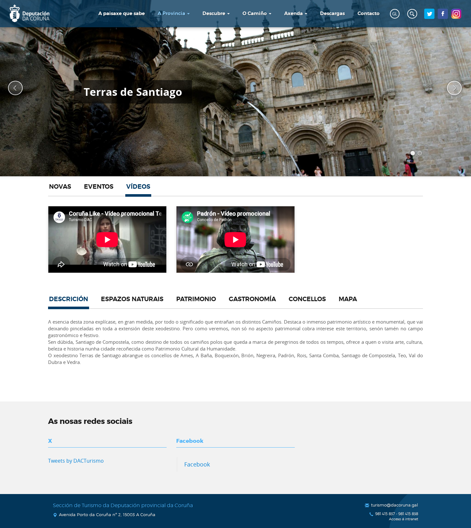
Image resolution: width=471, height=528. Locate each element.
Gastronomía (252, 299)
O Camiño (255, 13)
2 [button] (420, 154)
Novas (60, 187)
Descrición (68, 299)
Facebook (197, 464)
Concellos (307, 299)
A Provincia (172, 13)
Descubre (214, 13)
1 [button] (413, 154)
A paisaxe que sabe (121, 13)
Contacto (369, 13)
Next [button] (450, 88)
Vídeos (138, 187)
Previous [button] (11, 88)
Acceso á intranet (403, 519)
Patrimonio (196, 299)
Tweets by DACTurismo (76, 460)
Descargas (332, 13)
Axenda (294, 13)
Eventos (98, 187)
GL (394, 14)
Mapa (348, 299)
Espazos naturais (132, 299)
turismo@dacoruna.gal (394, 504)
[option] (235, 88)
